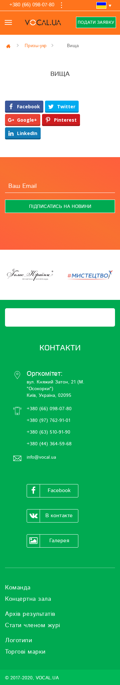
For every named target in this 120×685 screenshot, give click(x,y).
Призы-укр (36, 45)
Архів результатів (30, 614)
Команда (18, 588)
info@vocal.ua (41, 457)
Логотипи (18, 641)
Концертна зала (28, 599)
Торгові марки (25, 652)
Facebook (59, 490)
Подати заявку (96, 22)
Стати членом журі (32, 625)
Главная (9, 46)
